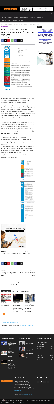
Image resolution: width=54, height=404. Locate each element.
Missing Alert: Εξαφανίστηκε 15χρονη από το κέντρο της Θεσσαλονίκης (11, 354)
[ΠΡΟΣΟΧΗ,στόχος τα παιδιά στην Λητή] (22, 343)
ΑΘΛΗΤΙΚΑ (33, 17)
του (23, 251)
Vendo (23, 402)
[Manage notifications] (4, 400)
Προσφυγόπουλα (14, 253)
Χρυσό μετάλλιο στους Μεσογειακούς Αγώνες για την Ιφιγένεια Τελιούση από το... (12, 345)
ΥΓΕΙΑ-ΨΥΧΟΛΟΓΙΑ (24, 17)
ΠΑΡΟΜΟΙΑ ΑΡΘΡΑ (6, 291)
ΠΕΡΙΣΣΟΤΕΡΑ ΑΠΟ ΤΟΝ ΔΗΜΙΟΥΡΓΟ (20, 291)
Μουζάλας (27, 251)
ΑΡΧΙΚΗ (3, 14)
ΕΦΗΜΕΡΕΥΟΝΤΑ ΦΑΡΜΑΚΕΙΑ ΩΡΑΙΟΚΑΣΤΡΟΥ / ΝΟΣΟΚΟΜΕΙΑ (21, 2)
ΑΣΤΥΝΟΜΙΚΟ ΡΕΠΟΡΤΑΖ (33, 14)
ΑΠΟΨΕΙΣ (15, 20)
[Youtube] (52, 5)
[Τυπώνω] (21, 40)
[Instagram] (47, 5)
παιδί (20, 253)
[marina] (45, 37)
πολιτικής (13, 251)
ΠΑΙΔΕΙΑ (16, 17)
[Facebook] (45, 5)
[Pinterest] (8, 40)
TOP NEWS (3, 300)
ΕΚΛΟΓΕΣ (21, 20)
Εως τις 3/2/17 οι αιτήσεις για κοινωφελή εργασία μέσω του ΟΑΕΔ (8, 274)
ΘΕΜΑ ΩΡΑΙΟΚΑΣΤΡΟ (21, 14)
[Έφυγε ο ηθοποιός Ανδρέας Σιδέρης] (22, 349)
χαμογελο (3, 253)
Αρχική (2, 24)
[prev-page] (2, 314)
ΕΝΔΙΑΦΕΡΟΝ (40, 17)
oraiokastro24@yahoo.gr (26, 394)
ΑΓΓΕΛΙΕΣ (10, 17)
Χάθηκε (8, 253)
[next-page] (4, 314)
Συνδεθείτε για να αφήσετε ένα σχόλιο (10, 322)
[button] (51, 14)
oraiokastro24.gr (6, 37)
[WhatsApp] (12, 40)
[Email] (18, 40)
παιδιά (29, 253)
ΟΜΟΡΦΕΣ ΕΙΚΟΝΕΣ (6, 20)
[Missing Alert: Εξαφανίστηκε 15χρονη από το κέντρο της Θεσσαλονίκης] (6, 298)
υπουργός (19, 251)
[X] (50, 5)
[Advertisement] (18, 94)
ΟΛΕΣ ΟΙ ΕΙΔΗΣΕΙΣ (10, 14)
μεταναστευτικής (5, 255)
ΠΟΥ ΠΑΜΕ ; (4, 17)
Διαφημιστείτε (17, 390)
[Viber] (15, 40)
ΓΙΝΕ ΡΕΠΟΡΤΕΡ (37, 2)
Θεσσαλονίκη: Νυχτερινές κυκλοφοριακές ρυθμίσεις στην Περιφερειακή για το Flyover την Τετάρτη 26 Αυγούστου (18, 307)
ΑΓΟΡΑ (42, 14)
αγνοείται (8, 251)
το (31, 251)
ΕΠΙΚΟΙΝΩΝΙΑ (43, 2)
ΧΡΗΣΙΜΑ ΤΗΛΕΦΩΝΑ (5, 2)
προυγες (24, 253)
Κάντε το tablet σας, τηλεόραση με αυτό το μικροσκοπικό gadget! (27, 274)
